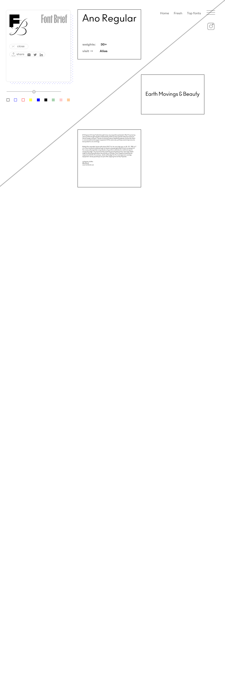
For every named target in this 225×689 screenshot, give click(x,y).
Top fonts (194, 13)
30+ (104, 44)
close (21, 46)
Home (164, 13)
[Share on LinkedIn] (41, 54)
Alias (103, 51)
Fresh (178, 13)
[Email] (29, 54)
